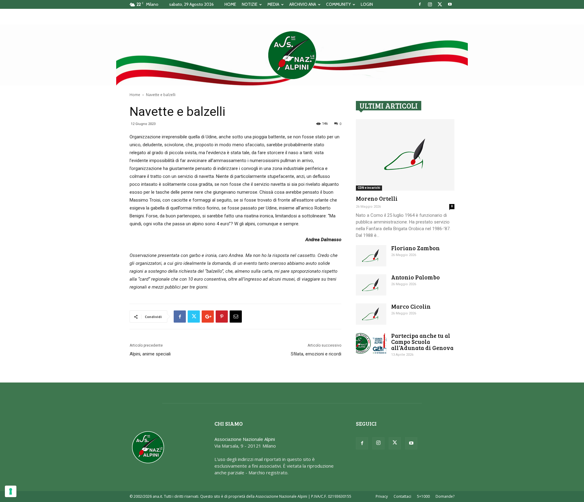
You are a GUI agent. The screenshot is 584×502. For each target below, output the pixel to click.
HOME (230, 4)
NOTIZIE (249, 4)
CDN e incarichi (369, 187)
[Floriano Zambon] (371, 255)
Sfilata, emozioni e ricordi (316, 354)
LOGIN (367, 4)
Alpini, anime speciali (150, 354)
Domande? (445, 496)
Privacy (382, 496)
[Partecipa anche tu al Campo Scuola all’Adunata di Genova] (371, 343)
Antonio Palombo (415, 277)
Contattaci (402, 496)
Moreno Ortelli (377, 198)
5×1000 (423, 496)
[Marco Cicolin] (371, 314)
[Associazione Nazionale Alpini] (292, 55)
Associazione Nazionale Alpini (244, 439)
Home (135, 94)
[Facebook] (419, 4)
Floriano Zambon (415, 248)
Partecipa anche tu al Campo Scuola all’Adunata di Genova (422, 341)
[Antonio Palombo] (371, 285)
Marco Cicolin (411, 306)
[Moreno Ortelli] (405, 155)
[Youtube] (449, 4)
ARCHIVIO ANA (302, 4)
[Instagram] (429, 4)
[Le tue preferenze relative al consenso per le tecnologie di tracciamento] (10, 491)
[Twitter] (439, 4)
